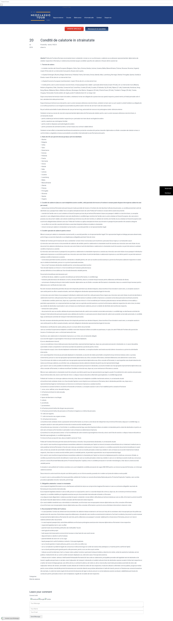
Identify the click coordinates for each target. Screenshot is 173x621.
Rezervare (168, 188)
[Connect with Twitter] (48, 599)
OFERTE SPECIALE (74, 29)
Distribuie (168, 193)
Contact (99, 17)
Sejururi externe (58, 17)
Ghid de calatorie (34, 579)
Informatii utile (89, 17)
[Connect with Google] (41, 599)
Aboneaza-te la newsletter (97, 29)
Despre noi (108, 17)
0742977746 (66, 7)
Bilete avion (77, 17)
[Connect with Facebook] (34, 599)
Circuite (68, 17)
